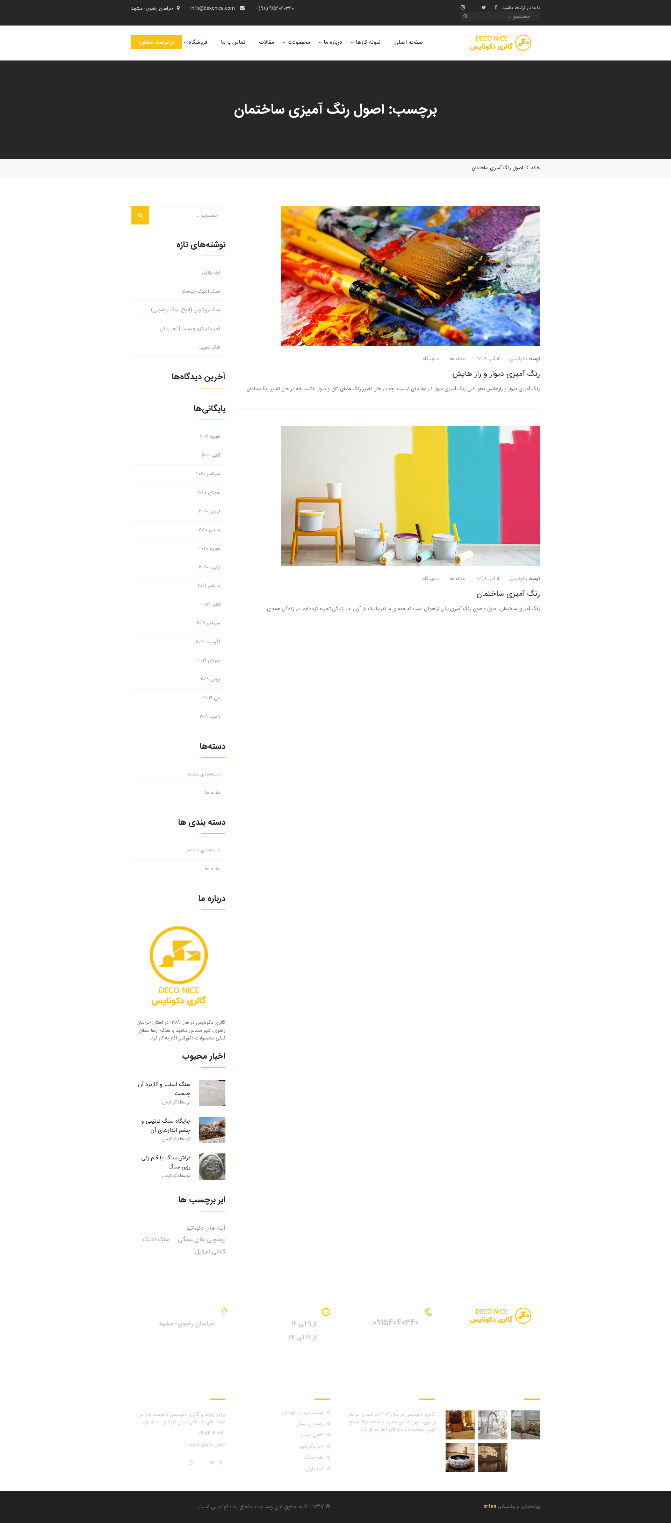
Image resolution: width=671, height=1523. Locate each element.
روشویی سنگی (309, 1424)
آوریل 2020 (209, 511)
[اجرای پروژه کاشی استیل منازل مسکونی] (492, 1424)
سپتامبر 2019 (208, 623)
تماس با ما (233, 42)
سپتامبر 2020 (208, 474)
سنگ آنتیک (156, 1239)
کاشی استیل (210, 1252)
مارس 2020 (209, 530)
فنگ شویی (209, 347)
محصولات (299, 42)
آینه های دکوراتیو (205, 1228)
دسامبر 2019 (209, 585)
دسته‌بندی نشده (204, 774)
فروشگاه (198, 42)
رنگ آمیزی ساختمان (508, 594)
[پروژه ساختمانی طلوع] (492, 1457)
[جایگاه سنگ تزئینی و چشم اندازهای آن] (212, 1130)
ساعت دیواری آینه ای (302, 1412)
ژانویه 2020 (209, 567)
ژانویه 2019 (210, 716)
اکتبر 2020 (211, 455)
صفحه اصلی (408, 42)
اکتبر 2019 (211, 604)
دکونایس (518, 359)
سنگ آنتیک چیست (201, 291)
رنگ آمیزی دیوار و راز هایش (496, 374)
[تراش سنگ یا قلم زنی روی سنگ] (212, 1166)
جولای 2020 (208, 492)
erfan (489, 1506)
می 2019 (212, 698)
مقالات (266, 42)
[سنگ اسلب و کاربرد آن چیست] (212, 1093)
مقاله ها (457, 359)
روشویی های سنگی (201, 1239)
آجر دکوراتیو (311, 1446)
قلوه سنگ (313, 1457)
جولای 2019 (209, 660)
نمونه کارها (368, 42)
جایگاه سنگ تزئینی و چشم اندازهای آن (165, 1126)
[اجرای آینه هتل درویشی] (460, 1424)
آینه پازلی (211, 272)
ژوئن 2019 (210, 679)
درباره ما (333, 42)
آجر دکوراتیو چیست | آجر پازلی (190, 329)
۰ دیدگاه (431, 359)
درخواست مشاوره (156, 42)
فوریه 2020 (209, 548)
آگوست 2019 (208, 642)
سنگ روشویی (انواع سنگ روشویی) (185, 310)
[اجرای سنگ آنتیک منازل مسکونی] (525, 1424)
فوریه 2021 (210, 436)
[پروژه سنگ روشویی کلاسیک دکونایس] (460, 1457)
